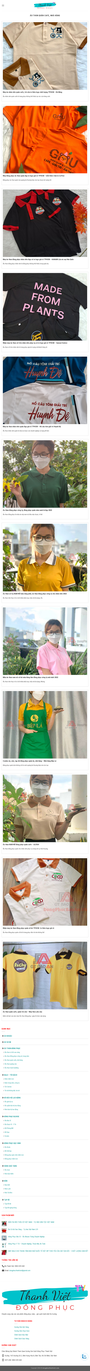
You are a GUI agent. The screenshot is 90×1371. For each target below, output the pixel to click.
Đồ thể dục (8, 1151)
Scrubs (7, 1136)
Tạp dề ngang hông (11, 1208)
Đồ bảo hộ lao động (12, 1098)
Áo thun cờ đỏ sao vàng (12, 1052)
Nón (5, 1181)
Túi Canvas (8, 1087)
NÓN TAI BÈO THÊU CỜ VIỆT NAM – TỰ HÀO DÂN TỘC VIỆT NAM (31, 1222)
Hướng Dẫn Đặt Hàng (21, 1327)
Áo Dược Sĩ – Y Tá (10, 1124)
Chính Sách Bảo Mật (21, 1335)
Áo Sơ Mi (7, 1042)
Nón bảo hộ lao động (11, 1109)
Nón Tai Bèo (8, 1193)
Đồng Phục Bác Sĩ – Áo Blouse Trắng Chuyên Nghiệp (26, 1237)
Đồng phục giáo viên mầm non (14, 1155)
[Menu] (3, 5)
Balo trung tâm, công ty (12, 1083)
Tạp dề (7, 1200)
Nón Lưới (8, 1189)
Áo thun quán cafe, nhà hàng (14, 1060)
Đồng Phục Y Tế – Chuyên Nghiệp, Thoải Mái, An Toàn (26, 1244)
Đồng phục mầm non (11, 1159)
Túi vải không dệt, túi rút (12, 1091)
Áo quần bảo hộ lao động (13, 1106)
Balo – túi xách (10, 1075)
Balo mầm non (9, 1079)
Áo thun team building (12, 1068)
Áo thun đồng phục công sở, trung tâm (17, 1056)
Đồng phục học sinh (12, 1143)
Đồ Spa (7, 1132)
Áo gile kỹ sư (9, 1102)
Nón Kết (7, 1185)
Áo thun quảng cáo (11, 1064)
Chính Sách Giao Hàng (21, 1339)
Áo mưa (7, 1170)
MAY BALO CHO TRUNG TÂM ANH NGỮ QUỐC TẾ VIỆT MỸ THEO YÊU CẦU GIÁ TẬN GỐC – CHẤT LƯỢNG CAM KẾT (48, 1251)
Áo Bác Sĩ (8, 1121)
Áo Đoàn (7, 1147)
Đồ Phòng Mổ (9, 1128)
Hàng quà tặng (10, 1166)
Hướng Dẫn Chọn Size (21, 1331)
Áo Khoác (8, 1036)
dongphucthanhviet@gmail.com (19, 1270)
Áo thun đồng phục (12, 1048)
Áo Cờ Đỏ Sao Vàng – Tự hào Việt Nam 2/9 (23, 1229)
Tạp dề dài (8, 1204)
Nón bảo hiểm (9, 1174)
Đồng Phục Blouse (11, 1116)
